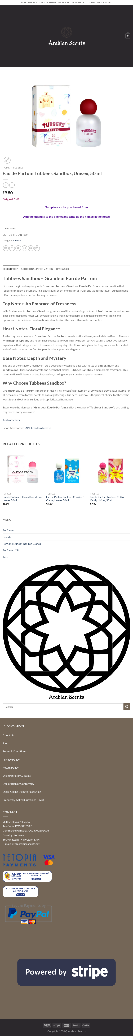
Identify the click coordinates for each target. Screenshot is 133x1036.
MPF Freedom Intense (37, 456)
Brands (7, 565)
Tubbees (18, 167)
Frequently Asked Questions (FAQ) (23, 827)
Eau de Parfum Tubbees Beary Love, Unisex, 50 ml (22, 527)
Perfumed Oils (11, 578)
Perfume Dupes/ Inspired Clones (22, 571)
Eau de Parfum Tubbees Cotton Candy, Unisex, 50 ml (107, 527)
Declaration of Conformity (18, 811)
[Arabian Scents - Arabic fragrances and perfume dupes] (66, 36)
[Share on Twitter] (18, 276)
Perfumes (8, 558)
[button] (124, 1026)
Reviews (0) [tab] (62, 297)
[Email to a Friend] (24, 276)
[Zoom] (7, 160)
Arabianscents (11, 448)
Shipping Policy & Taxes (17, 803)
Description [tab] (11, 297)
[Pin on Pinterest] (31, 276)
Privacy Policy (11, 787)
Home (6, 167)
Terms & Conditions (14, 779)
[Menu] (5, 36)
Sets (5, 585)
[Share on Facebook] (12, 276)
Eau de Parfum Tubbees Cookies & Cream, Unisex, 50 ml (65, 527)
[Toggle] (129, 558)
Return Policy (11, 795)
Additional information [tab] (37, 297)
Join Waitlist (16, 255)
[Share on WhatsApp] (6, 276)
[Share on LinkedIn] (37, 276)
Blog (5, 771)
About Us (8, 763)
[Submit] (126, 735)
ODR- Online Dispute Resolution (22, 819)
